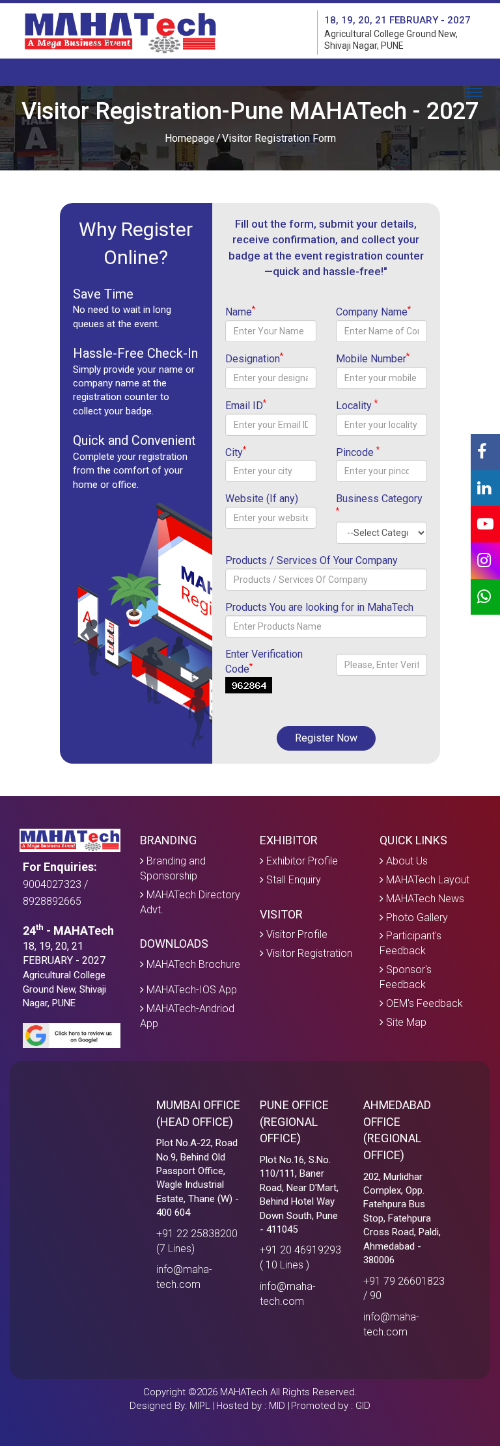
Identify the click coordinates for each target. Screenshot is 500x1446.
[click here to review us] (71, 1035)
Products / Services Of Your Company (311, 560)
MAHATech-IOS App (190, 990)
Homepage (190, 138)
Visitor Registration (308, 953)
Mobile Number (373, 358)
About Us (405, 861)
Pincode (358, 452)
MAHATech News (423, 898)
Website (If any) (261, 498)
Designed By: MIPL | (172, 1406)
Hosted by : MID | (253, 1406)
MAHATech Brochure (192, 964)
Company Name (373, 311)
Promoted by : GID (330, 1406)
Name (240, 311)
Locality (357, 405)
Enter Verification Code (264, 661)
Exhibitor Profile (301, 861)
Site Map (404, 1022)
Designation (254, 358)
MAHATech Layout (426, 880)
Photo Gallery (415, 917)
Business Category (379, 503)
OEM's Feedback (423, 1003)
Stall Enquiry (292, 880)
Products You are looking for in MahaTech (319, 607)
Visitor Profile (295, 934)
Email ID (245, 405)
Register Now (326, 738)
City (235, 452)
